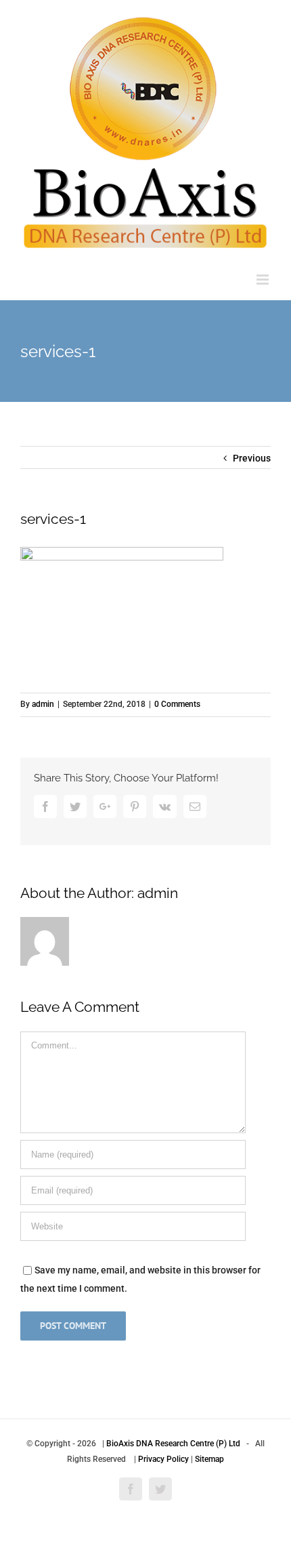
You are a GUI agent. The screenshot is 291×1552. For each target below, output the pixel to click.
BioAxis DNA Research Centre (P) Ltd (173, 1443)
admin (43, 704)
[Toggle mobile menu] (263, 279)
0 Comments (177, 704)
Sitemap (209, 1459)
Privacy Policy (163, 1459)
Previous (252, 458)
